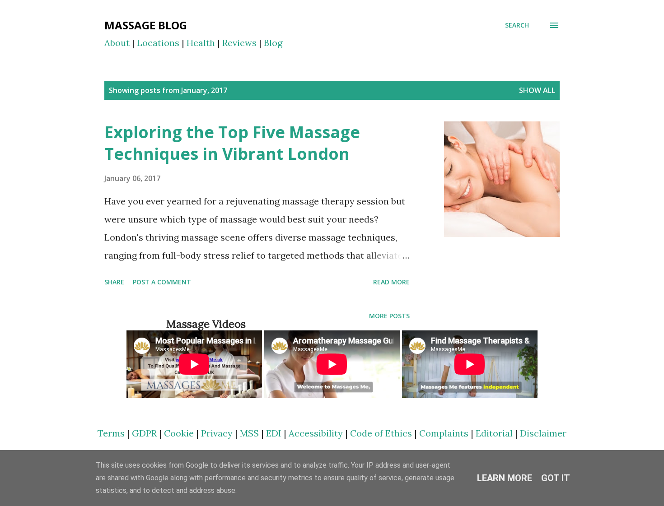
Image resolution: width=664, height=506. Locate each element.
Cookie (179, 433)
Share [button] (114, 282)
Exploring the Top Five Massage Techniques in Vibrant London (232, 143)
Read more (391, 282)
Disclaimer (543, 433)
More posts (389, 315)
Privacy (217, 433)
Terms (111, 433)
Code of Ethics (381, 433)
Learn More (504, 478)
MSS (249, 433)
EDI (273, 433)
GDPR (144, 433)
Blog (273, 42)
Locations (158, 42)
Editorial (494, 433)
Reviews (239, 42)
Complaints (443, 433)
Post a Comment (162, 282)
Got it (555, 478)
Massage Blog (145, 25)
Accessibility (316, 433)
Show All (537, 90)
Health (201, 42)
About (117, 42)
